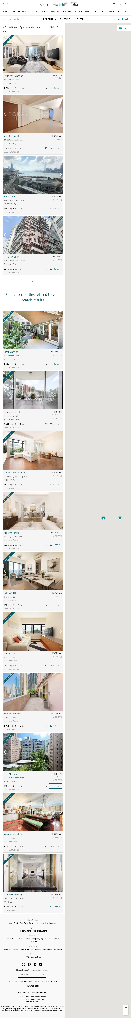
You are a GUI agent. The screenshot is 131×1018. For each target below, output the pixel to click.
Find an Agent (25, 930)
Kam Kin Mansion (12, 713)
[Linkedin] (35, 964)
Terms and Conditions (39, 992)
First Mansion (10, 774)
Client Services (32, 920)
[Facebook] (29, 964)
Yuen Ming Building (13, 834)
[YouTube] (41, 964)
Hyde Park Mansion (13, 75)
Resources (33, 946)
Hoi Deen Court (11, 256)
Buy (10, 923)
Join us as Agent (40, 930)
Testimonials (54, 938)
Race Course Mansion (14, 472)
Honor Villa (9, 653)
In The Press (32, 941)
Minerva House (11, 532)
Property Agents (39, 938)
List (36, 923)
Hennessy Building (13, 894)
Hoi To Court (10, 196)
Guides (38, 949)
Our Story (10, 938)
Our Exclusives (26, 923)
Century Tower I (12, 412)
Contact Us (36, 957)
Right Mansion (11, 351)
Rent (16, 923)
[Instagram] (23, 964)
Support (33, 954)
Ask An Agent (27, 949)
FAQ (27, 957)
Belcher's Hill (10, 593)
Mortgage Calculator (52, 949)
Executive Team (23, 938)
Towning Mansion (12, 136)
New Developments (48, 923)
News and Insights (11, 949)
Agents (32, 928)
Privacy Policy (23, 992)
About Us (32, 935)
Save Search (122, 19)
